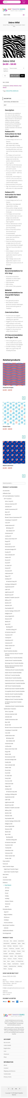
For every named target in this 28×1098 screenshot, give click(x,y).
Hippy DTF (7, 576)
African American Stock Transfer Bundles (14, 654)
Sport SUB (7, 834)
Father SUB (8, 767)
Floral (6, 893)
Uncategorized (7, 933)
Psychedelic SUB (9, 818)
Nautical (10, 958)
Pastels (15, 958)
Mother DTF (8, 603)
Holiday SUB (8, 789)
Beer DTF (7, 512)
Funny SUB (8, 778)
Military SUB (8, 810)
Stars (5, 963)
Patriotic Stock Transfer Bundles (14, 694)
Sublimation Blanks (8, 930)
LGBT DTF (7, 589)
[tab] (14, 98)
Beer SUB (7, 722)
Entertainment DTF (10, 546)
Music (5, 958)
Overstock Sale (7, 880)
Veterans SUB (8, 853)
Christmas (11, 948)
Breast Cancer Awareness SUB (13, 727)
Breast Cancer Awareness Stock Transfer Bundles (14, 666)
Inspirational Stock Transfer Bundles (15, 683)
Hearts (11, 956)
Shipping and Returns (9, 1071)
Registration (7, 1048)
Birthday (9, 946)
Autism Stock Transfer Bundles (13, 660)
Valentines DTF (9, 640)
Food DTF (7, 563)
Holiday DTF (8, 579)
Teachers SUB (9, 845)
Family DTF (8, 552)
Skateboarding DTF (11, 629)
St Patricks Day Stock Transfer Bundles (13, 702)
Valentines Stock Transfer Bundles (14, 706)
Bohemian (15, 946)
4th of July (6, 941)
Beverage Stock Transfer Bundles (14, 663)
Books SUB (8, 725)
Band (5, 946)
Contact (6, 1068)
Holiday (7, 898)
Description (7, 98)
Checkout (6, 1054)
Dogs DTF (7, 541)
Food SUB (7, 773)
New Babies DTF (10, 531)
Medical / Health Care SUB (12, 807)
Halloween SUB (9, 783)
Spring (12, 961)
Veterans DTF (8, 643)
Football (5, 953)
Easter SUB (8, 754)
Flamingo (13, 951)
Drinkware (6, 917)
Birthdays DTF (10, 528)
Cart (5, 1051)
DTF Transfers (7, 498)
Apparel (6, 912)
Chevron (5, 948)
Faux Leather (6, 861)
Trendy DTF (8, 637)
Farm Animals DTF (10, 555)
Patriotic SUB (8, 815)
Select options (23, 397)
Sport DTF (7, 624)
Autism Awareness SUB (11, 719)
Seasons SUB (8, 829)
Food (23, 951)
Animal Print (9, 91)
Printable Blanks (7, 909)
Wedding (20, 966)
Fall (9, 951)
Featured (5, 864)
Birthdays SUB (10, 738)
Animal (11, 85)
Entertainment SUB (10, 757)
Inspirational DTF (9, 587)
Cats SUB (7, 733)
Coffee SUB (8, 746)
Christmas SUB (9, 743)
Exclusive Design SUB (10, 759)
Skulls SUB (7, 832)
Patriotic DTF (8, 605)
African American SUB (11, 714)
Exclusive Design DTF (10, 549)
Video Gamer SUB (10, 856)
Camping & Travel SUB (11, 730)
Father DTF (8, 557)
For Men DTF (8, 565)
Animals (6, 928)
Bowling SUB (9, 837)
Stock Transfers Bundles (10, 651)
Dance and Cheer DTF (11, 539)
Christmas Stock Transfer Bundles (14, 670)
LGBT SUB (7, 799)
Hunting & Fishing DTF (11, 584)
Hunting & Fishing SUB (11, 794)
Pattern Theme (9, 901)
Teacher (22, 963)
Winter (5, 968)
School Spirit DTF (9, 616)
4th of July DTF (9, 501)
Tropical (5, 966)
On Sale (5, 877)
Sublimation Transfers (10, 709)
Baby (23, 943)
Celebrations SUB (9, 735)
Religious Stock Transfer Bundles (14, 699)
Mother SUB (8, 813)
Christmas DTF (9, 533)
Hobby (7, 896)
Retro (8, 961)
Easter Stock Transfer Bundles (13, 672)
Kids (16, 956)
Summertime (15, 963)
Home (4, 25)
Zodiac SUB (8, 858)
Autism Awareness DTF (11, 509)
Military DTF (8, 600)
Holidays (6, 920)
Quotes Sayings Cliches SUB (12, 821)
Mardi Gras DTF (9, 595)
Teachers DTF (8, 635)
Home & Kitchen (8, 922)
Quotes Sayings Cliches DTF (12, 611)
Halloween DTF (9, 573)
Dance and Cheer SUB (11, 749)
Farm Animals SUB (10, 765)
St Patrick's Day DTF (11, 581)
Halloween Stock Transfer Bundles (14, 680)
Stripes (9, 963)
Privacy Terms (7, 1077)
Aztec (19, 943)
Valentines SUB (9, 850)
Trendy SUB (8, 848)
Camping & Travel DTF (11, 520)
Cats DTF (7, 522)
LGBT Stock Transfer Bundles (13, 686)
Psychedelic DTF (9, 608)
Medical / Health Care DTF (12, 597)
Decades (18, 948)
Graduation (18, 953)
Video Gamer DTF (10, 645)
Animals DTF (8, 506)
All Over (7, 888)
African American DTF (11, 504)
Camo (20, 946)
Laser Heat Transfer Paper (11, 872)
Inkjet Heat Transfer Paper (11, 869)
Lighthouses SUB (9, 802)
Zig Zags (10, 968)
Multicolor (16, 91)
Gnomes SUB (8, 781)
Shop (8, 25)
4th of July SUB (9, 711)
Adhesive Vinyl (7, 493)
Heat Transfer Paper (8, 866)
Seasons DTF (8, 619)
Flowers (19, 951)
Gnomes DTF (8, 571)
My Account (7, 1042)
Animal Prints (7, 943)
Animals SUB (8, 717)
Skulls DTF (7, 621)
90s (11, 941)
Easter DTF (8, 544)
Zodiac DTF (8, 648)
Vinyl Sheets (18, 25)
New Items (6, 874)
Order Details (7, 1045)
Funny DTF (7, 568)
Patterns (12, 25)
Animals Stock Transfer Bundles (13, 658)
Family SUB (8, 762)
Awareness (13, 943)
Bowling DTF (9, 627)
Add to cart (15, 75)
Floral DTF (7, 560)
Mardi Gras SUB (9, 805)
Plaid (5, 961)
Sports (7, 906)
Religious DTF (8, 613)
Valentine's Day (12, 966)
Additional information (11, 102)
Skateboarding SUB (11, 840)
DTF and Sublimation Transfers (11, 496)
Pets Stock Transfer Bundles (12, 696)
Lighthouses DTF (9, 592)
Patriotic (20, 958)
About (5, 1065)
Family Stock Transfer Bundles (13, 678)
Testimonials (7, 1074)
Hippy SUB (7, 786)
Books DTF (8, 514)
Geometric (11, 953)
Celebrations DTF (9, 525)
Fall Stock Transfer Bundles (12, 675)
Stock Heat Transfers (8, 925)
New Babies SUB (10, 741)
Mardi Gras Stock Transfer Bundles (14, 688)
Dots (22, 948)
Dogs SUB (7, 751)
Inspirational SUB (9, 797)
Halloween (6, 956)
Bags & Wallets (8, 914)
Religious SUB (8, 824)
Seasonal (7, 904)
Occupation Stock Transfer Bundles (15, 691)
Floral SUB (7, 770)
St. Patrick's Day (19, 961)
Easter (5, 951)
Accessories (6, 490)
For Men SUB (8, 775)
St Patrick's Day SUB (11, 791)
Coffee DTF (8, 536)
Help (22, 75)
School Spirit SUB (9, 826)
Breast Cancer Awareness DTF (13, 517)
